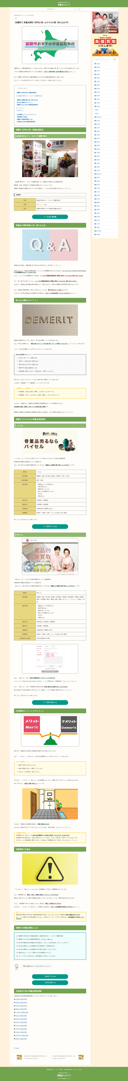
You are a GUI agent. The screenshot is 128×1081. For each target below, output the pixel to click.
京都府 (98, 159)
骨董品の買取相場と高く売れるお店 (27, 100)
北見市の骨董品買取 (21, 1025)
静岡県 (98, 145)
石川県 (98, 127)
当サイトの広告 (77, 1069)
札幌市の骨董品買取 (21, 1002)
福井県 (98, 131)
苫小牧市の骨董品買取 (21, 1012)
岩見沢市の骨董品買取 (21, 1035)
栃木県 (98, 92)
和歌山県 (98, 174)
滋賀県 (98, 156)
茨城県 (98, 88)
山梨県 (98, 135)
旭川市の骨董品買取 (21, 1006)
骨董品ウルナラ (64, 5)
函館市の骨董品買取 (21, 1009)
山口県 (98, 192)
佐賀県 (98, 213)
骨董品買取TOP (51, 9)
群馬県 (98, 95)
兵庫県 (98, 167)
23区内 (96, 110)
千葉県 (98, 103)
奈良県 (98, 170)
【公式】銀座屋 (51, 217)
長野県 (98, 138)
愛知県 (98, 149)
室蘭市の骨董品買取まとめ (25, 119)
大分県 (98, 224)
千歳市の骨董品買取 (21, 1032)
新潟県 (98, 120)
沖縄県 (98, 234)
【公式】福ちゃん (51, 702)
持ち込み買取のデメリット (25, 102)
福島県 (98, 85)
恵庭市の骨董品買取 (21, 1039)
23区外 (96, 113)
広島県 (98, 188)
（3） (45, 204)
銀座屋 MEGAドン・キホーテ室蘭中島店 (30, 96)
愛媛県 (98, 202)
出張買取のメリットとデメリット (26, 114)
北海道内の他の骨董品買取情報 (26, 121)
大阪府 (98, 163)
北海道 (17, 1048)
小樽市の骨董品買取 (21, 1029)
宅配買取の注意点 (22, 117)
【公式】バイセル (51, 526)
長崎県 (98, 216)
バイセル (20, 108)
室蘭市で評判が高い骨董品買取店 (26, 92)
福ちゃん (20, 110)
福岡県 (98, 209)
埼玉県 (98, 99)
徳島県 (98, 195)
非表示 (24, 88)
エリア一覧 (77, 9)
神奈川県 (98, 117)
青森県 (98, 67)
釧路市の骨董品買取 (21, 1019)
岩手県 (98, 71)
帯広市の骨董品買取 (21, 1016)
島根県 (98, 181)
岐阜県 (98, 142)
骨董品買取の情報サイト (64, 1073)
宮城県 (98, 78)
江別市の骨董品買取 (21, 1022)
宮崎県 (98, 227)
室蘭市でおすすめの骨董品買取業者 (27, 105)
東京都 (98, 106)
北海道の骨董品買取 (21, 999)
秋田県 (98, 74)
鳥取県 (98, 177)
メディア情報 (59, 1069)
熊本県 (98, 220)
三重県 (98, 152)
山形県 (98, 81)
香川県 (98, 199)
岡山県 (98, 184)
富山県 (98, 124)
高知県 (98, 206)
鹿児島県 (98, 231)
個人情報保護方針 (68, 1069)
